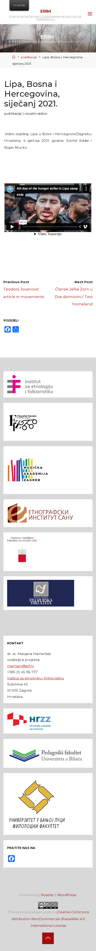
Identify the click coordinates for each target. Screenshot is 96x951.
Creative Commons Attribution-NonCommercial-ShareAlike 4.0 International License (50, 919)
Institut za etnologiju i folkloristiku (35, 678)
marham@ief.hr (20, 666)
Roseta (46, 895)
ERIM (45, 11)
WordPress (66, 895)
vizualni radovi (36, 114)
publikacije (29, 57)
